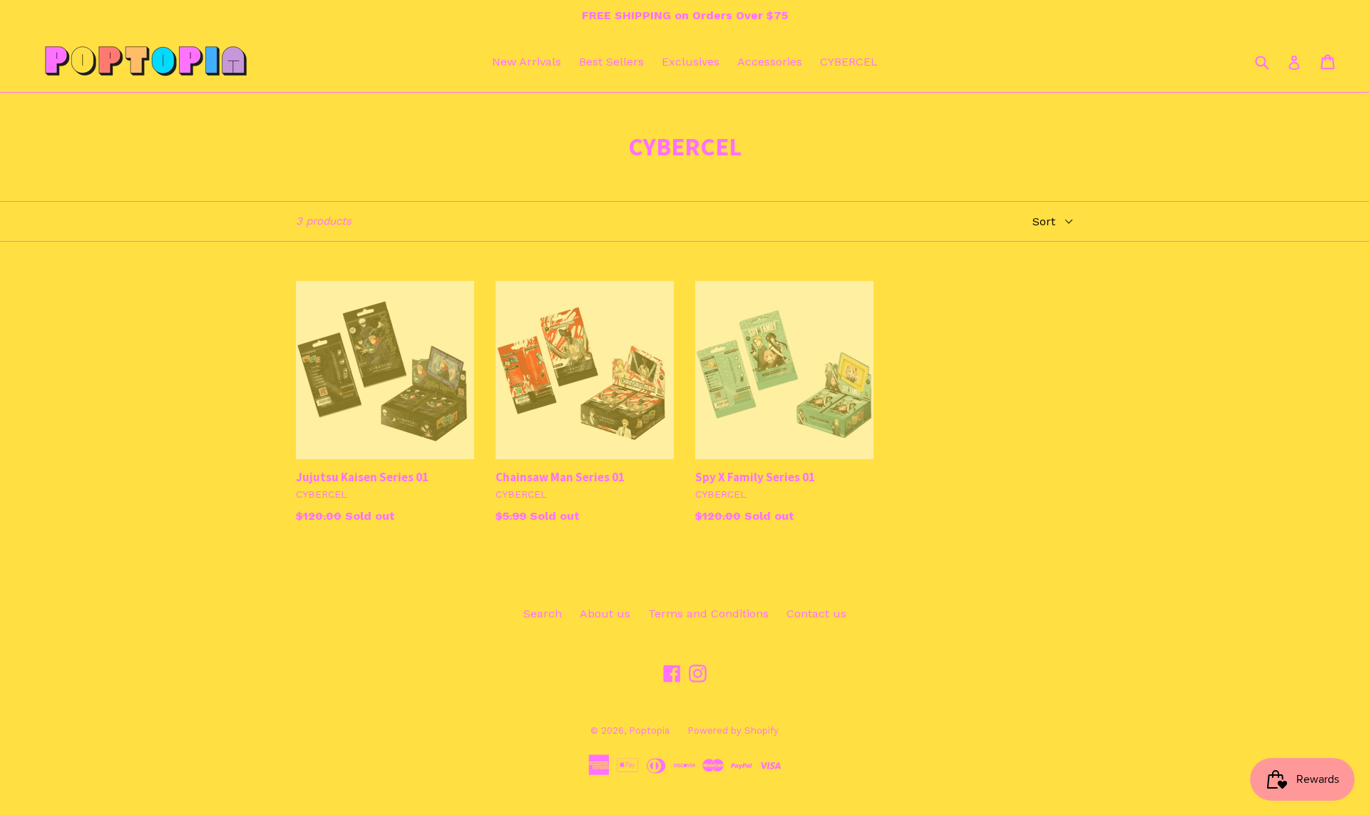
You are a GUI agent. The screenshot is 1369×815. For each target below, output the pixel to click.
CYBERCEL (849, 61)
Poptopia (649, 730)
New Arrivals (526, 61)
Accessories (769, 61)
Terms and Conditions (708, 613)
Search (542, 613)
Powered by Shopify (733, 730)
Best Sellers (611, 61)
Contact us (816, 613)
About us (605, 613)
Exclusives (690, 61)
